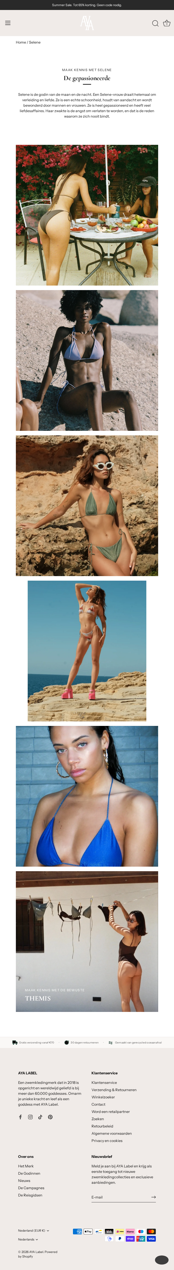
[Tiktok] (40, 1116)
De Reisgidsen (30, 1195)
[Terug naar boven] (162, 1260)
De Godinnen (29, 1173)
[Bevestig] (153, 1197)
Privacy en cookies (107, 1140)
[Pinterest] (50, 1116)
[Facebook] (20, 1116)
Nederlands (26, 1239)
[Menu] (8, 23)
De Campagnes (31, 1188)
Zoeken (98, 1119)
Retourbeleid (102, 1126)
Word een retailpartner (111, 1111)
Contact (98, 1104)
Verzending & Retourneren (114, 1090)
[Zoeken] (155, 24)
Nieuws (24, 1180)
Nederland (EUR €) (31, 1230)
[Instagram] (30, 1116)
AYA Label (36, 1252)
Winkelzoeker (103, 1097)
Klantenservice (104, 1082)
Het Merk (26, 1166)
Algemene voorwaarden (112, 1133)
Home (21, 42)
